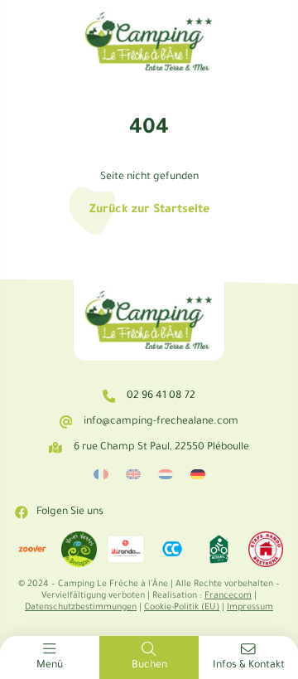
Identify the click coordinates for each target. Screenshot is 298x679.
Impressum (250, 608)
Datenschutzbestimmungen (81, 608)
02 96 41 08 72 (161, 396)
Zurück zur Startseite (149, 210)
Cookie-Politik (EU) (181, 608)
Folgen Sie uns (69, 512)
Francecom (228, 596)
